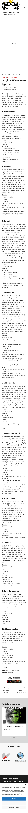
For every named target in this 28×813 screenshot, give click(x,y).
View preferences (14, 807)
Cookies (15, 781)
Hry (8, 77)
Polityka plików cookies (13, 810)
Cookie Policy (7, 781)
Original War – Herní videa (13, 726)
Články (4, 77)
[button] (25, 784)
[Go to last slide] (4, 722)
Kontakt (21, 781)
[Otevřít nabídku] (24, 7)
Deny (14, 803)
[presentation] (14, 715)
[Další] (23, 722)
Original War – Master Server (21, 690)
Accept (14, 798)
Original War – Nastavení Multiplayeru (6, 691)
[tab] (10, 737)
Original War (14, 77)
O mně (5, 778)
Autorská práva (13, 778)
